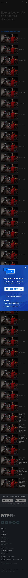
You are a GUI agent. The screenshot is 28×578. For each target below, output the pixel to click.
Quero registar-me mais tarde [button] (14, 293)
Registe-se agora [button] (14, 289)
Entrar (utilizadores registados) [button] (14, 296)
